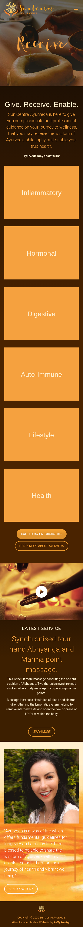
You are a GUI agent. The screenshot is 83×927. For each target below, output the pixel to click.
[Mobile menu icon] (76, 9)
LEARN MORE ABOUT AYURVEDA (41, 546)
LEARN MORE (42, 731)
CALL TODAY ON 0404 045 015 (41, 534)
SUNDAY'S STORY (21, 889)
